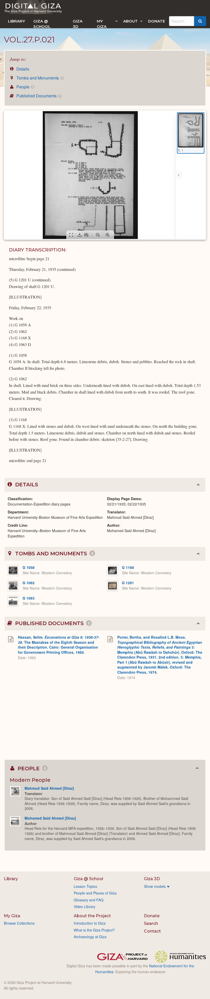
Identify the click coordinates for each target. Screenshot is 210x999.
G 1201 (128, 582)
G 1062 (29, 582)
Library (16, 21)
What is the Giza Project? (94, 930)
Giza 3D (77, 23)
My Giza (102, 23)
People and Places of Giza (95, 892)
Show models (155, 886)
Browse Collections (19, 923)
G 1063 (29, 598)
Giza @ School (41, 23)
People (24, 87)
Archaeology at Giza (90, 936)
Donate (156, 21)
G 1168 (128, 567)
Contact (152, 931)
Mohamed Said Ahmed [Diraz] (50, 818)
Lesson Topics (85, 886)
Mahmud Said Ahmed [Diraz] (49, 788)
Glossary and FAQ (88, 899)
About (130, 21)
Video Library (84, 906)
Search (151, 923)
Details (22, 69)
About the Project (92, 915)
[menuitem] (16, 21)
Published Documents (37, 96)
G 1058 (29, 567)
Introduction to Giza (90, 923)
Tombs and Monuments (39, 78)
